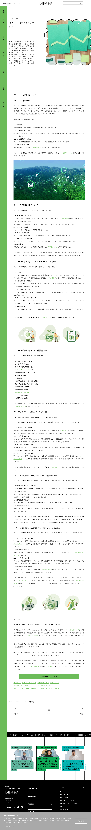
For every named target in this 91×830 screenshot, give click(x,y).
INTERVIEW (32, 788)
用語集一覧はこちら (49, 676)
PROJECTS (32, 796)
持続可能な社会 (37, 147)
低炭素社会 (65, 219)
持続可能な (49, 666)
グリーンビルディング (23, 580)
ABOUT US (31, 811)
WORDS (31, 804)
